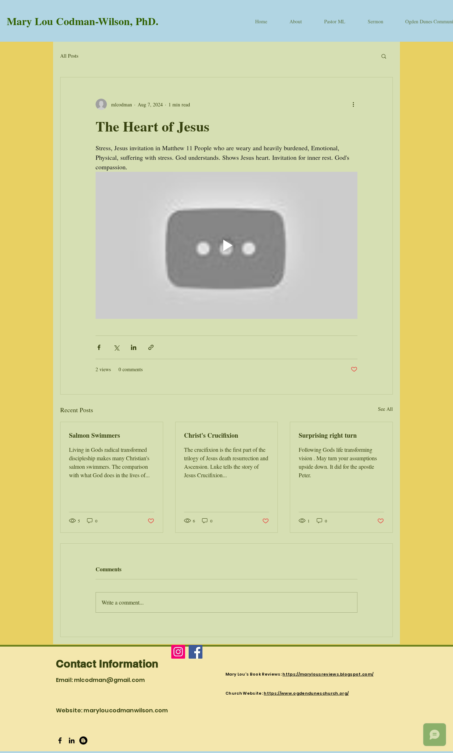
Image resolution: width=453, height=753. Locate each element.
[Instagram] (178, 652)
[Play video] (226, 245)
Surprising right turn (328, 435)
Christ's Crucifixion (211, 435)
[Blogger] (83, 740)
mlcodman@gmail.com (109, 680)
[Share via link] (151, 347)
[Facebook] (195, 652)
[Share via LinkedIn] (133, 347)
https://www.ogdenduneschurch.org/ (306, 693)
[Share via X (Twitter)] (116, 347)
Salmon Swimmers (94, 435)
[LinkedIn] (72, 740)
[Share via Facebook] (99, 347)
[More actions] (353, 104)
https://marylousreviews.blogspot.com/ (327, 674)
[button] (383, 56)
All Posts (69, 55)
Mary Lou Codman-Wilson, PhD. (83, 21)
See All (385, 408)
